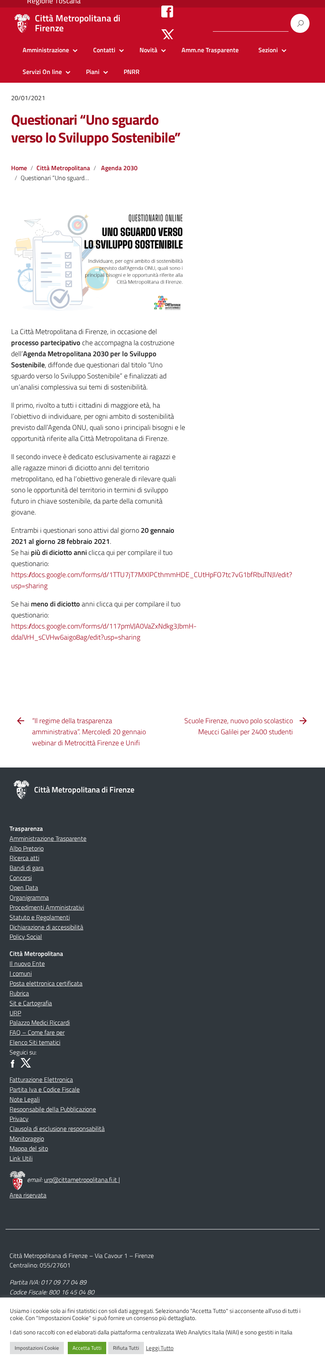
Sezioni (268, 50)
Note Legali (25, 1099)
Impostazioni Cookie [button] (37, 1348)
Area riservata (28, 1195)
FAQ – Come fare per (37, 1032)
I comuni (21, 973)
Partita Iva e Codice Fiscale (45, 1089)
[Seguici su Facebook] (167, 11)
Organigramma (29, 897)
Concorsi (21, 877)
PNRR (132, 71)
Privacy (19, 1118)
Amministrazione (46, 50)
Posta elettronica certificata (46, 983)
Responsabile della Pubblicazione (53, 1109)
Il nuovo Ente (27, 963)
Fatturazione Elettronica (41, 1079)
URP (15, 1013)
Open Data (24, 887)
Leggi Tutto (160, 1348)
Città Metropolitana (63, 168)
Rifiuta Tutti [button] (126, 1348)
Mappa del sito (29, 1148)
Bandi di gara (27, 867)
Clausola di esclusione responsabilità (57, 1128)
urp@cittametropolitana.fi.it (81, 1179)
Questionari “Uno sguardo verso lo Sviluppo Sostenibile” (95, 128)
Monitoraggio (27, 1138)
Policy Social (26, 936)
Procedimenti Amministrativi (47, 907)
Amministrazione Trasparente (48, 838)
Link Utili (21, 1158)
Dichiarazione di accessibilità (46, 927)
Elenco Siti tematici (35, 1042)
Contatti (104, 50)
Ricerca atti (24, 858)
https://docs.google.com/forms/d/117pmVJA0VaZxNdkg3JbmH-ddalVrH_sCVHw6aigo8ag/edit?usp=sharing (104, 631)
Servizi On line (42, 71)
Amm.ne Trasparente (210, 50)
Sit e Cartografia (31, 1003)
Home (19, 168)
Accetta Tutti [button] (87, 1348)
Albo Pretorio (27, 848)
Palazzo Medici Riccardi (40, 1022)
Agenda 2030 (119, 168)
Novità (148, 50)
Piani (92, 71)
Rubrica (19, 993)
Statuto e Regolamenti (40, 917)
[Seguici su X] (167, 34)
